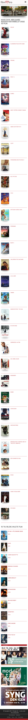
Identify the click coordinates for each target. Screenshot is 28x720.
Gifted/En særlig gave (16, 209)
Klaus (9, 543)
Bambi (11, 392)
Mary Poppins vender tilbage (18, 110)
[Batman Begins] (4, 589)
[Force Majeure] (4, 623)
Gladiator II (11, 612)
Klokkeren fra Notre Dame (17, 44)
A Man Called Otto (13, 555)
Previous (3, 11)
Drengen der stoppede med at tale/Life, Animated (18, 442)
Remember (13, 375)
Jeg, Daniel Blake (14, 359)
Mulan (12, 27)
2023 (9, 580)
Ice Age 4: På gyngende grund (15, 531)
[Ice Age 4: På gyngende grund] (4, 531)
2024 (9, 603)
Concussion (13, 408)
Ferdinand (13, 226)
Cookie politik (22, 711)
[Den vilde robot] (4, 600)
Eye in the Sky (11, 635)
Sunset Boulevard (15, 491)
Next (25, 11)
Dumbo (12, 93)
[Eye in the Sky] (4, 635)
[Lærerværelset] (4, 578)
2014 (9, 626)
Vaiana (12, 292)
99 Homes (12, 508)
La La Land (13, 276)
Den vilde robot (12, 600)
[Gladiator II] (4, 612)
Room (11, 475)
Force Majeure (11, 623)
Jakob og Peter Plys (15, 126)
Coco (11, 193)
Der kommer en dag (15, 458)
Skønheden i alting (15, 342)
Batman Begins (12, 589)
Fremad (12, 60)
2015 (9, 637)
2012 (9, 534)
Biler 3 (12, 243)
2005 (9, 569)
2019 (9, 546)
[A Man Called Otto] (4, 555)
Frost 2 (12, 77)
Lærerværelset (12, 578)
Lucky (11, 143)
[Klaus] (4, 543)
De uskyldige (13, 325)
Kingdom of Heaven (13, 566)
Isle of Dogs (13, 176)
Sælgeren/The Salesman (16, 259)
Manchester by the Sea (16, 309)
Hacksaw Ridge (14, 425)
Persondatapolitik (15, 712)
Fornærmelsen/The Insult (17, 160)
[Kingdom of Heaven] (4, 566)
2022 (9, 557)
